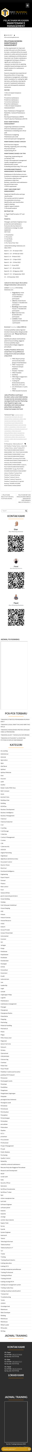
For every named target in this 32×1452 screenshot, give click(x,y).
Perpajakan (4, 1115)
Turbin (3, 1300)
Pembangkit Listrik (6, 1081)
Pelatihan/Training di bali (15, 473)
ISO (2, 942)
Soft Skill (3, 1201)
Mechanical (4, 1028)
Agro (2, 763)
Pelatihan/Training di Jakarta (11, 477)
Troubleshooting (6, 1297)
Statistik (3, 1214)
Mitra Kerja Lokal (6, 1038)
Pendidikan (4, 1087)
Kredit (3, 976)
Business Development (7, 809)
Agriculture (4, 760)
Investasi (3, 939)
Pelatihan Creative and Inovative (10, 1072)
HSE (2, 911)
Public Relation (5, 1152)
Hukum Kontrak (5, 917)
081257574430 (17, 1354)
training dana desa (6, 1263)
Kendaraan (4, 951)
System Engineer (6, 1232)
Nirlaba (3, 1050)
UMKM (3, 1303)
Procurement (5, 1139)
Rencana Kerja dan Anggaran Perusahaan (13, 1167)
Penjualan (3, 1096)
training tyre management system (11, 1284)
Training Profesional (7, 1272)
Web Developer (5, 1312)
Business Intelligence (7, 812)
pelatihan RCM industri (8, 1075)
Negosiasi (4, 1041)
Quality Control (5, 1158)
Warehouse (4, 1309)
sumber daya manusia (7, 1220)
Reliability (4, 1161)
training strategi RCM (7, 1281)
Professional (4, 1143)
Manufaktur (4, 1016)
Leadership (4, 985)
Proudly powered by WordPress (13, 1447)
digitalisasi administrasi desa (9, 859)
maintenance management (9, 1004)
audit (2, 781)
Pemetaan (4, 1084)
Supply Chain (4, 1223)
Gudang (3, 902)
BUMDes (3, 806)
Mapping (3, 1019)
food (2, 889)
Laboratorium (5, 979)
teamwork (4, 1235)
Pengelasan (4, 1090)
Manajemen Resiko (6, 1013)
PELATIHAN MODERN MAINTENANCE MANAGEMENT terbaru (15, 471)
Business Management (7, 815)
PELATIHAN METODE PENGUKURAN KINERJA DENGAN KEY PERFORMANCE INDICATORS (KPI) (24, 498)
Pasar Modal (4, 1068)
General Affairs (5, 893)
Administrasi (4, 754)
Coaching (3, 828)
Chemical (3, 819)
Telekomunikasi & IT (18, 444)
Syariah (3, 1229)
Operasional (4, 1053)
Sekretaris (4, 1186)
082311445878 (17, 1369)
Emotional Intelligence (7, 871)
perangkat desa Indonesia (8, 1099)
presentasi (4, 1136)
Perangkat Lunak (6, 1102)
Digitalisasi (4, 856)
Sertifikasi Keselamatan (8, 1189)
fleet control (4, 886)
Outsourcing (4, 1059)
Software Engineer (6, 1204)
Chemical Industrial (6, 822)
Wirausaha (4, 1328)
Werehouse (4, 1318)
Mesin (2, 1031)
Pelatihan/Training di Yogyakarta (12, 479)
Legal (2, 988)
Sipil (2, 1195)
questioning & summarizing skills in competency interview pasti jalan (15, 427)
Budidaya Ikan (5, 800)
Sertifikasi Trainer (6, 1192)
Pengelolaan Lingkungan (8, 1093)
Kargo (2, 948)
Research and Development (9, 1170)
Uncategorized (5, 1306)
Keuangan (4, 964)
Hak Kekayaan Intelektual (8, 905)
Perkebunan (4, 1109)
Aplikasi (3, 769)
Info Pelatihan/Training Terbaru (12, 446)
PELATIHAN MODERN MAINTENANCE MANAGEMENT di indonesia (16, 460)
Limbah (3, 991)
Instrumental (4, 936)
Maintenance (5, 1001)
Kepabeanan (4, 954)
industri (3, 927)
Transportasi (4, 1294)
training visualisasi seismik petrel (11, 1291)
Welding (3, 1315)
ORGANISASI (5, 1056)
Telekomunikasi (5, 1244)
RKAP (2, 1173)
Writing (3, 1331)
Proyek (3, 1149)
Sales (2, 1180)
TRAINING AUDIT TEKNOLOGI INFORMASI (15, 735)
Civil (2, 825)
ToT (2, 1251)
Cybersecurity (5, 846)
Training (3, 1257)
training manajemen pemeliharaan (11, 1269)
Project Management (7, 1146)
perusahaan (4, 1124)
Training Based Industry (8, 1260)
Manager (3, 1007)
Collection (4, 834)
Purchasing (4, 1155)
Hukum (3, 914)
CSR (2, 843)
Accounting (4, 751)
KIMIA (3, 967)
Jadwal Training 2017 (19, 448)
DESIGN (3, 849)
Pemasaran (4, 1078)
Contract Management (8, 837)
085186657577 (17, 1361)
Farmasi (3, 880)
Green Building (5, 899)
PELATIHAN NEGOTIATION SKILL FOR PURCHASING (7, 496)
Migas (3, 1035)
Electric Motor (5, 865)
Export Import (5, 877)
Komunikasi (4, 970)
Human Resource (6, 920)
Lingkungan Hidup (6, 994)
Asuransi (3, 778)
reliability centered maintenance (10, 1164)
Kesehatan (4, 957)
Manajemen (9, 444)
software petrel (5, 1207)
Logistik (3, 997)
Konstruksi (4, 973)
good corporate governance (9, 896)
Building (3, 803)
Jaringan (3, 945)
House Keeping (5, 908)
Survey (3, 1226)
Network (3, 1047)
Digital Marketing (6, 852)
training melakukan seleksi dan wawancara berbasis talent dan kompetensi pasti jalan (15, 421)
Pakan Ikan (4, 1065)
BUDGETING (5, 797)
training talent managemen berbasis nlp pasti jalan (13, 417)
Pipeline (3, 1130)
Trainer (3, 1254)
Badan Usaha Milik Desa (8, 788)
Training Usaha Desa (7, 1288)
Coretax (3, 840)
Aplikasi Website (6, 772)
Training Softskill (6, 1278)
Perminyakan (5, 1112)
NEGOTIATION (6, 1044)
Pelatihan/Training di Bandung (12, 475)
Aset (2, 775)
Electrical (3, 868)
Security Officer (5, 1183)
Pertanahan (4, 1121)
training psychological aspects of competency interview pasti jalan (15, 431)
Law (2, 982)
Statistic (3, 1210)
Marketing (4, 1022)
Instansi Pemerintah (7, 933)
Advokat (3, 757)
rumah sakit (4, 1176)
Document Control (6, 862)
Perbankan (4, 1106)
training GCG (5, 1266)
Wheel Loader (5, 1325)
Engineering (4, 874)
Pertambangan (5, 1118)
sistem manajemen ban (7, 1198)
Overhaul (3, 1062)
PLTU (2, 1133)
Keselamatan (5, 960)
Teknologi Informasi (7, 1241)
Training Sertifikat (6, 1275)
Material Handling (6, 1025)
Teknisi (3, 1238)
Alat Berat (4, 766)
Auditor (3, 785)
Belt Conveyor (5, 791)
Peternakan (4, 1127)
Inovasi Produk (5, 930)
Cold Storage (5, 831)
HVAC (3, 923)
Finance (3, 883)
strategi (3, 1217)
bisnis (2, 794)
